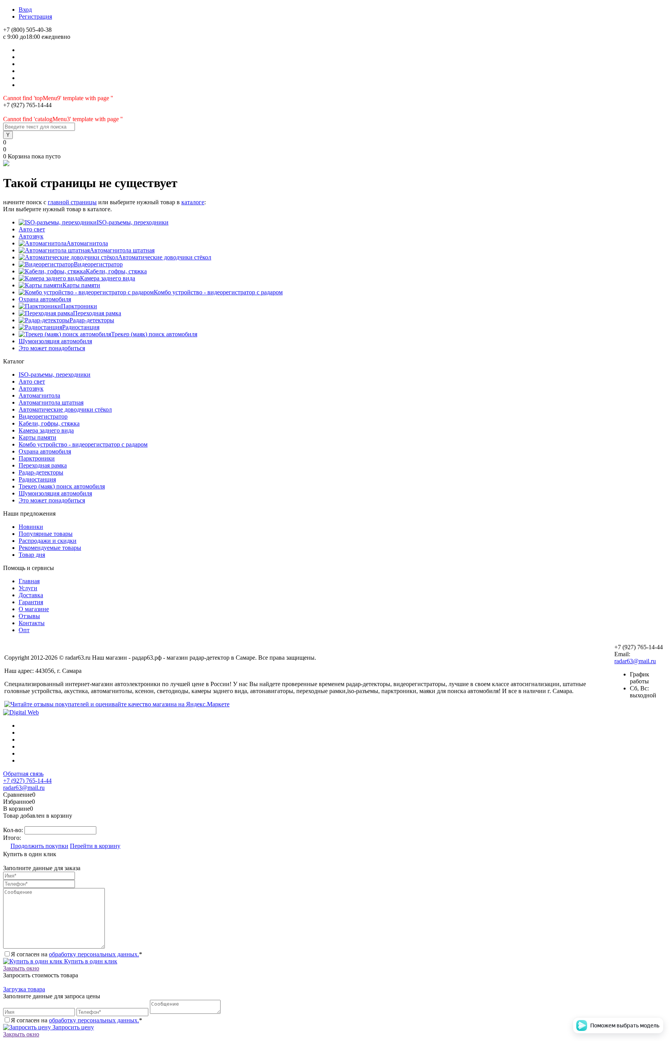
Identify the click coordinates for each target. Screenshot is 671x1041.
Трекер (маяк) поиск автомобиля (154, 334)
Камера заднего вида (107, 278)
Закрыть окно (21, 968)
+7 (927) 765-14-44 (27, 780)
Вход (25, 9)
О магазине (34, 609)
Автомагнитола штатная (122, 250)
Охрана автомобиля (45, 299)
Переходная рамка (97, 313)
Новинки (31, 526)
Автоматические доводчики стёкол (164, 257)
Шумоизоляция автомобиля (55, 341)
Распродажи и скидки (47, 540)
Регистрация (35, 16)
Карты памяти (81, 285)
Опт (24, 630)
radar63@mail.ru (635, 661)
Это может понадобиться (52, 348)
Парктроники (79, 306)
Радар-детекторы (92, 320)
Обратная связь (23, 773)
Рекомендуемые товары (50, 547)
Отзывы (29, 616)
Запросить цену (72, 1027)
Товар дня (32, 554)
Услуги (28, 588)
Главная (29, 581)
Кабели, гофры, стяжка (116, 271)
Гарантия (31, 602)
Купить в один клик (90, 961)
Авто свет (32, 229)
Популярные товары (46, 533)
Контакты (32, 623)
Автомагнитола (87, 243)
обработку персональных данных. (94, 954)
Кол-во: (13, 830)
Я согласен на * (76, 954)
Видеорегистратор (98, 264)
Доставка (31, 595)
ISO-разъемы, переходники (133, 222)
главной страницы (72, 202)
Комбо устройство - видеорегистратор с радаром (218, 292)
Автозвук (31, 236)
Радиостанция (80, 327)
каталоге (192, 202)
